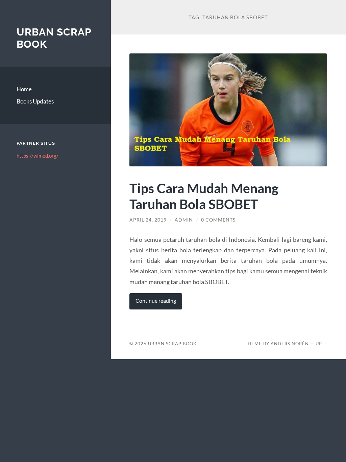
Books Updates (35, 101)
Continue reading (155, 301)
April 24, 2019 (148, 220)
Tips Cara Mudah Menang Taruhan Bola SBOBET (203, 196)
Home (24, 89)
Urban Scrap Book (172, 343)
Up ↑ (321, 343)
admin (184, 220)
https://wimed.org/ (37, 156)
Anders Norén (290, 343)
